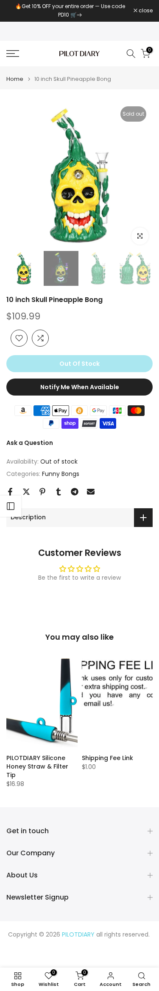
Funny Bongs (60, 474)
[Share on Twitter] (26, 492)
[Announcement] (70, 11)
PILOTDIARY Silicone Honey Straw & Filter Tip (37, 766)
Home (14, 79)
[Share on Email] (91, 492)
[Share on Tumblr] (58, 492)
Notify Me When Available (79, 387)
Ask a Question (29, 443)
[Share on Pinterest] (42, 492)
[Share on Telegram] (74, 492)
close (145, 10)
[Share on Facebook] (10, 492)
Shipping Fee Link (107, 758)
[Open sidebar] (10, 506)
